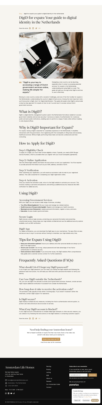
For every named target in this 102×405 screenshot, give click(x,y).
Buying (48, 369)
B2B (47, 375)
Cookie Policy (88, 397)
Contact (48, 387)
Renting (48, 366)
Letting (48, 372)
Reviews (48, 381)
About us (49, 378)
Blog (20, 13)
